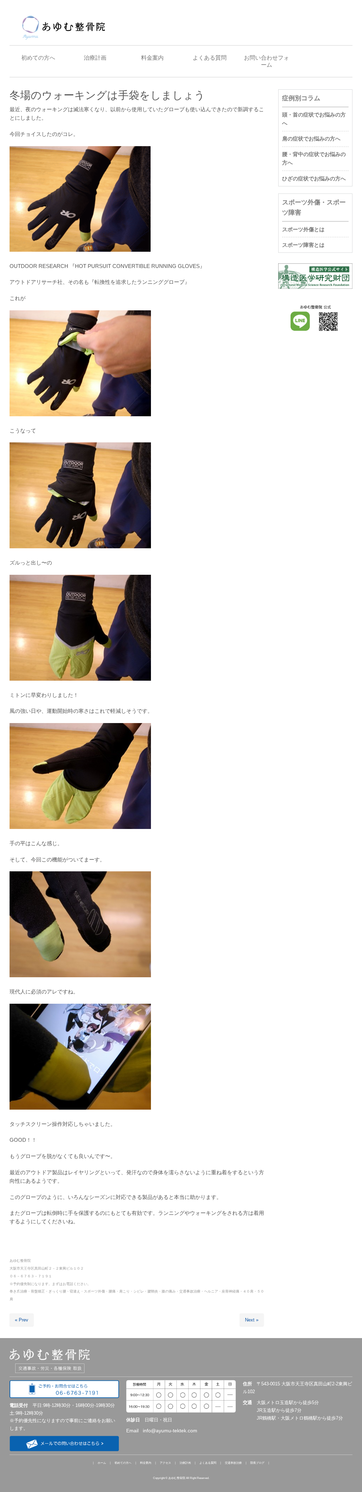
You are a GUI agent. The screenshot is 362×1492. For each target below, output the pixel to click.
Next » (251, 1320)
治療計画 (185, 1462)
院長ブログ (257, 1462)
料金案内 (145, 1462)
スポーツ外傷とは (303, 229)
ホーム (102, 1462)
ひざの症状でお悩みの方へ (314, 178)
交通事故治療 (233, 1462)
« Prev (21, 1320)
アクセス (165, 1462)
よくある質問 (207, 1462)
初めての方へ (123, 1462)
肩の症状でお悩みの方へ (311, 139)
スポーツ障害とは (303, 245)
